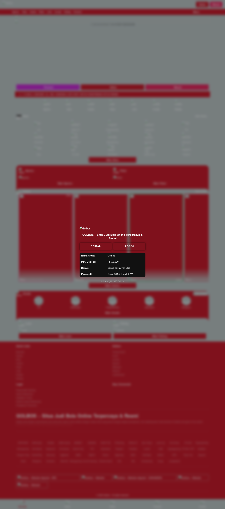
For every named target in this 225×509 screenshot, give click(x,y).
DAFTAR (96, 246)
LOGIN (129, 246)
